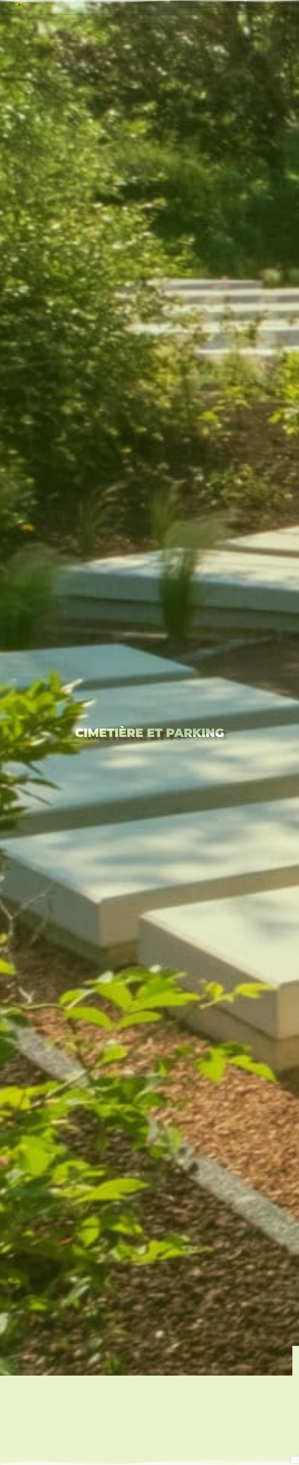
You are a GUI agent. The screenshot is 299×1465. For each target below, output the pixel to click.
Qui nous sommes (184, 7)
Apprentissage (260, 7)
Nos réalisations (209, 7)
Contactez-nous (280, 7)
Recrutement (242, 7)
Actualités (227, 7)
